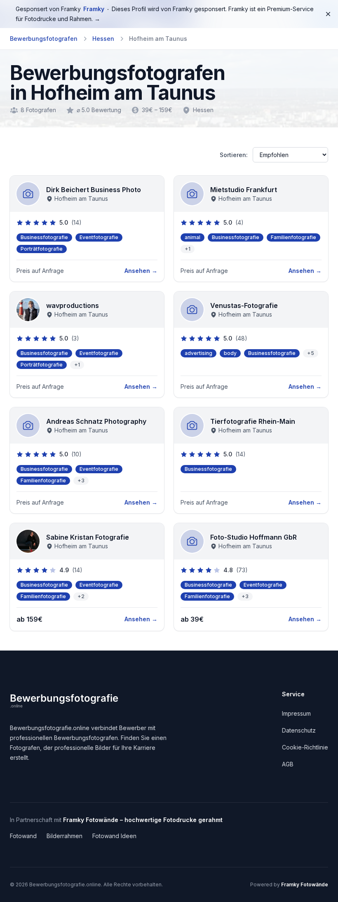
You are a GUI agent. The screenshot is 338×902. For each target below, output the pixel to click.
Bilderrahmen (64, 835)
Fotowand (23, 835)
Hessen (103, 38)
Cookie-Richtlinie (305, 747)
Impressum (296, 713)
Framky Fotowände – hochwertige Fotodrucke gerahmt (143, 819)
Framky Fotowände (304, 884)
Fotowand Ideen (114, 835)
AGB (287, 764)
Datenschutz (299, 730)
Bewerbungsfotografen (43, 38)
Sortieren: (234, 154)
